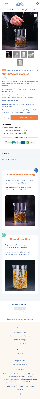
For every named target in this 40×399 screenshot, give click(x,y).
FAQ (20, 357)
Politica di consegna (20, 340)
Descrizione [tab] (5, 154)
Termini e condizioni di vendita (20, 336)
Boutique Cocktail (6, 10)
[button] (35, 15)
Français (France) (20, 394)
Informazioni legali (20, 332)
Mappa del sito (20, 361)
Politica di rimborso (20, 343)
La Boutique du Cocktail (20, 364)
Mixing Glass (25, 10)
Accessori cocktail (16, 10)
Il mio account (20, 353)
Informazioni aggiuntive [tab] (9, 159)
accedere (13, 319)
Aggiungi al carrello (24, 117)
